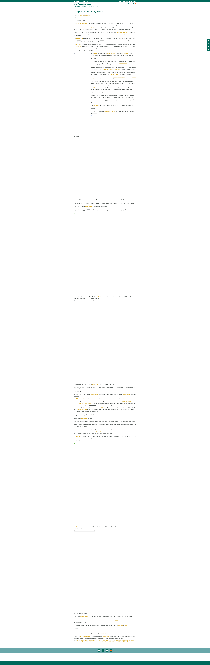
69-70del (78, 640)
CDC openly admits (80, 398)
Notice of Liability (118, 641)
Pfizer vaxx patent (80, 526)
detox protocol (105, 636)
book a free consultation (85, 636)
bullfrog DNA (95, 384)
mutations (110, 641)
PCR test (125, 641)
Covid (119, 640)
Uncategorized (125, 642)
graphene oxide (83, 641)
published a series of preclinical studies (88, 27)
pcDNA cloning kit (89, 206)
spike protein (105, 642)
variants (133, 642)
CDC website (79, 44)
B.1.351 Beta (108, 640)
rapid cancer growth (114, 74)
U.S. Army (118, 642)
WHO (75, 643)
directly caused (94, 394)
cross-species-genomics (124, 640)
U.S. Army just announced (81, 23)
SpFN (93, 642)
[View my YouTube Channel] (133, 3)
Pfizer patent (79, 436)
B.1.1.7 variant (103, 407)
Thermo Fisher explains (82, 409)
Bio (103, 6)
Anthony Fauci (94, 640)
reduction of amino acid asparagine (112, 69)
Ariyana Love (87, 15)
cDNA (114, 640)
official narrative (79, 38)
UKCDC (121, 642)
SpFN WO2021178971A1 (109, 111)
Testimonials (119, 6)
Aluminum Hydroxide (102, 296)
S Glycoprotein (79, 642)
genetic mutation (111, 53)
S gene (75, 642)
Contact (132, 6)
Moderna (106, 641)
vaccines (130, 642)
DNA (129, 640)
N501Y (95, 53)
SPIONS (109, 642)
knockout (94, 641)
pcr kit (122, 641)
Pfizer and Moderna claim (101, 431)
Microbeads (103, 641)
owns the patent (84, 616)
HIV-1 (88, 641)
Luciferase (98, 641)
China (117, 640)
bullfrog (111, 640)
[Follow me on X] (131, 3)
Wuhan (77, 643)
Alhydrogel (82, 640)
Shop (129, 6)
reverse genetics (125, 53)
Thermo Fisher (84, 418)
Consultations (108, 6)
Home (101, 6)
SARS (86, 642)
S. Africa (83, 642)
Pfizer (128, 641)
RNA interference (123, 63)
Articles (125, 6)
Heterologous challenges (121, 32)
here (119, 625)
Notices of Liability (103, 633)
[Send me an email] (128, 3)
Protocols (114, 6)
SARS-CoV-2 (89, 642)
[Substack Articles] (135, 3)
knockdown (91, 641)
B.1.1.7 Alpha (103, 640)
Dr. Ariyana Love (82, 4)
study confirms (96, 105)
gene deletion (78, 641)
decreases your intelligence (119, 77)
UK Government (96, 87)
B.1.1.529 (99, 640)
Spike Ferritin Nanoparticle (98, 642)
